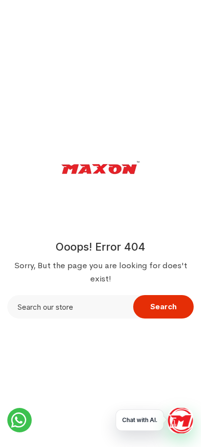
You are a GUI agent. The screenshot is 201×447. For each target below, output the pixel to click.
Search (163, 306)
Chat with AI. (140, 420)
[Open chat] (180, 420)
